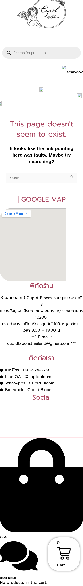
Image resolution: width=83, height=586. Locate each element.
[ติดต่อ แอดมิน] (19, 571)
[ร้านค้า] (41, 530)
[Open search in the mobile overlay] (41, 53)
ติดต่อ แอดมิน (8, 577)
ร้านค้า (3, 537)
